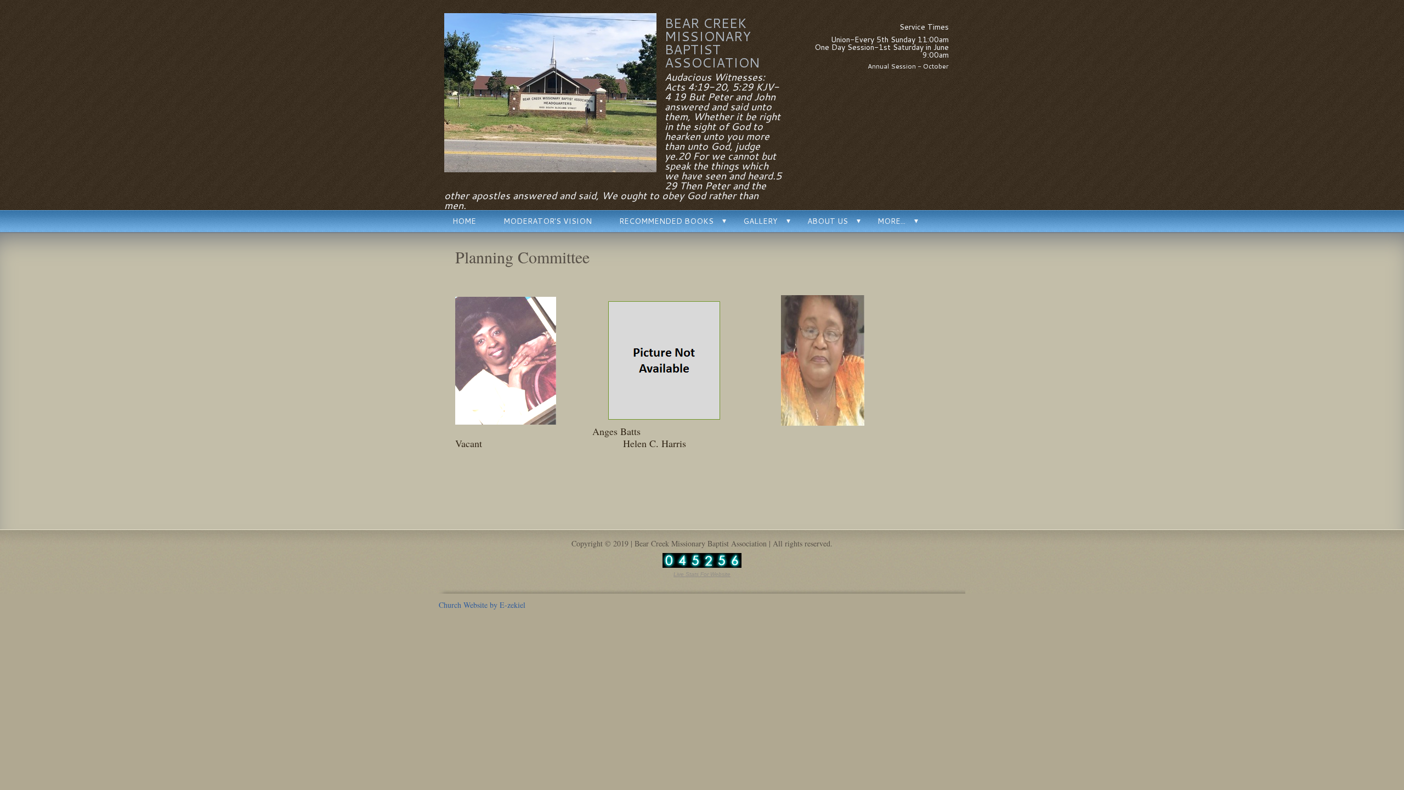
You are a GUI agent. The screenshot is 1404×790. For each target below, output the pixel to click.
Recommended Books (666, 221)
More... (891, 221)
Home (464, 221)
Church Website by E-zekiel (482, 605)
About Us (827, 221)
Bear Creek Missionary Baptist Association (712, 43)
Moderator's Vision (547, 221)
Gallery (760, 221)
